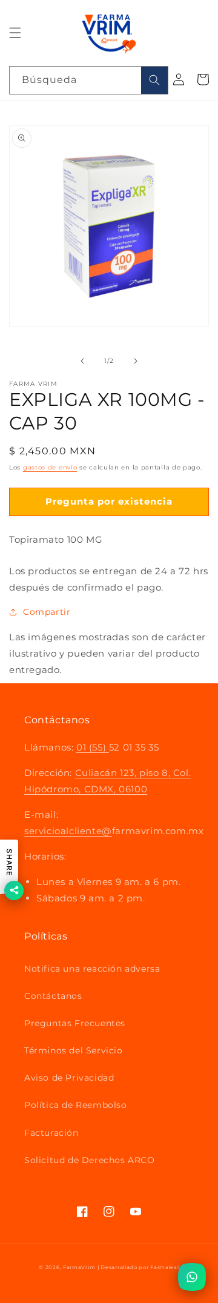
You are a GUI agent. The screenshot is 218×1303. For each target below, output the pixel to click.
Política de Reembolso (75, 1104)
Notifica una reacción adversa (92, 968)
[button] (15, 32)
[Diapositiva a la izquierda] (82, 361)
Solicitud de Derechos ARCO (89, 1160)
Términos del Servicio (73, 1050)
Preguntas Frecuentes (74, 1023)
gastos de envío (50, 467)
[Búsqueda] (154, 80)
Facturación (51, 1132)
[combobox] (89, 80)
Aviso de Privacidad (69, 1077)
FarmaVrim (79, 1267)
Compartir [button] (46, 611)
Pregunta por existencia (109, 501)
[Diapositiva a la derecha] (135, 361)
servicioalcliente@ (68, 831)
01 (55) (92, 747)
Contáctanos (53, 995)
